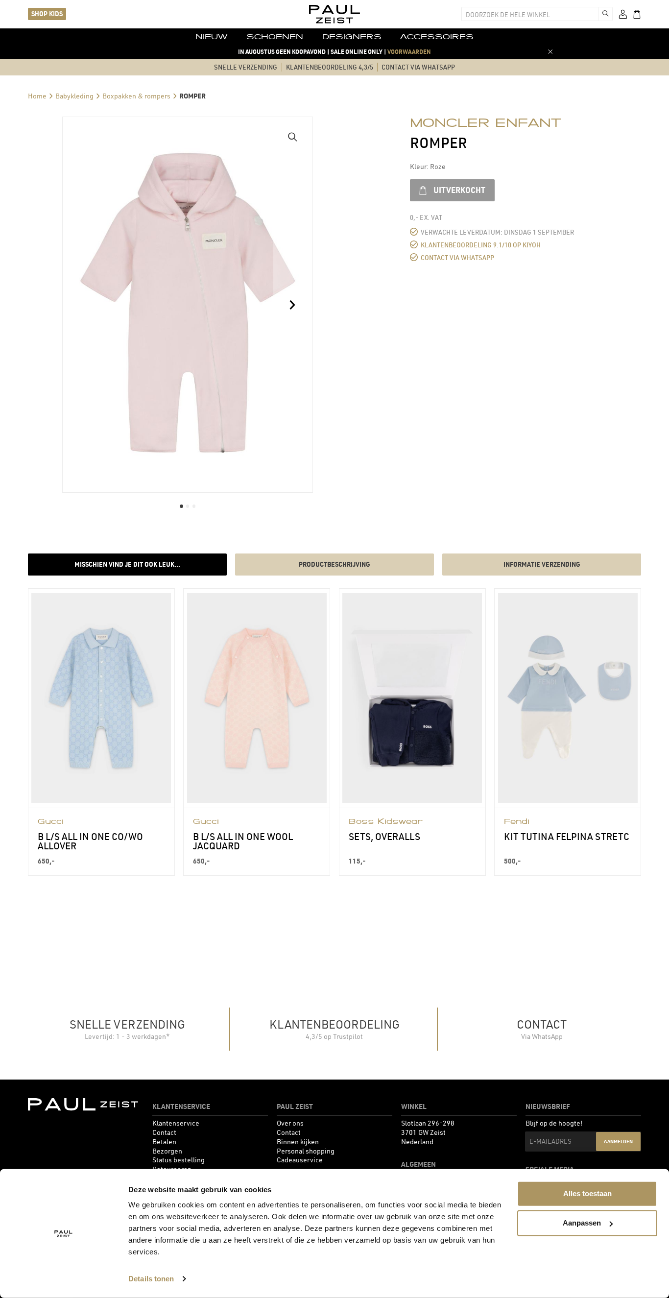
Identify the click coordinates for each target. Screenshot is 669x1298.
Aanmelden (618, 1141)
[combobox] (529, 14)
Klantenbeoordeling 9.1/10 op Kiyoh (481, 245)
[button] (292, 136)
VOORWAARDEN (409, 51)
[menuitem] (211, 37)
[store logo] (334, 14)
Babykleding (74, 96)
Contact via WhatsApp (457, 258)
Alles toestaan (587, 1193)
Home (37, 96)
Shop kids (47, 14)
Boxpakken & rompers (136, 96)
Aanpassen (582, 1223)
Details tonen (151, 1278)
